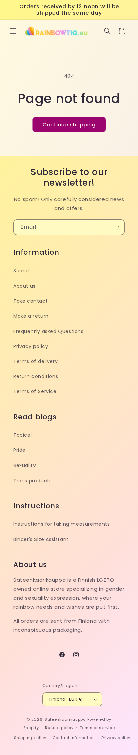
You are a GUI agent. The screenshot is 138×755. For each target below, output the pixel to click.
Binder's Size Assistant (41, 539)
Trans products (32, 480)
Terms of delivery (35, 361)
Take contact (30, 301)
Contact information (74, 737)
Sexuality (24, 465)
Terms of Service (35, 391)
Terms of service (97, 727)
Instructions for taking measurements (61, 524)
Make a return (31, 316)
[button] (13, 31)
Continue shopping (69, 124)
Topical (22, 435)
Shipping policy (30, 737)
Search (22, 270)
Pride (19, 450)
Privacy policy (30, 346)
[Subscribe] (117, 227)
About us (24, 285)
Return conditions (35, 376)
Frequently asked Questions (48, 331)
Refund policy (59, 727)
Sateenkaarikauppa (65, 719)
